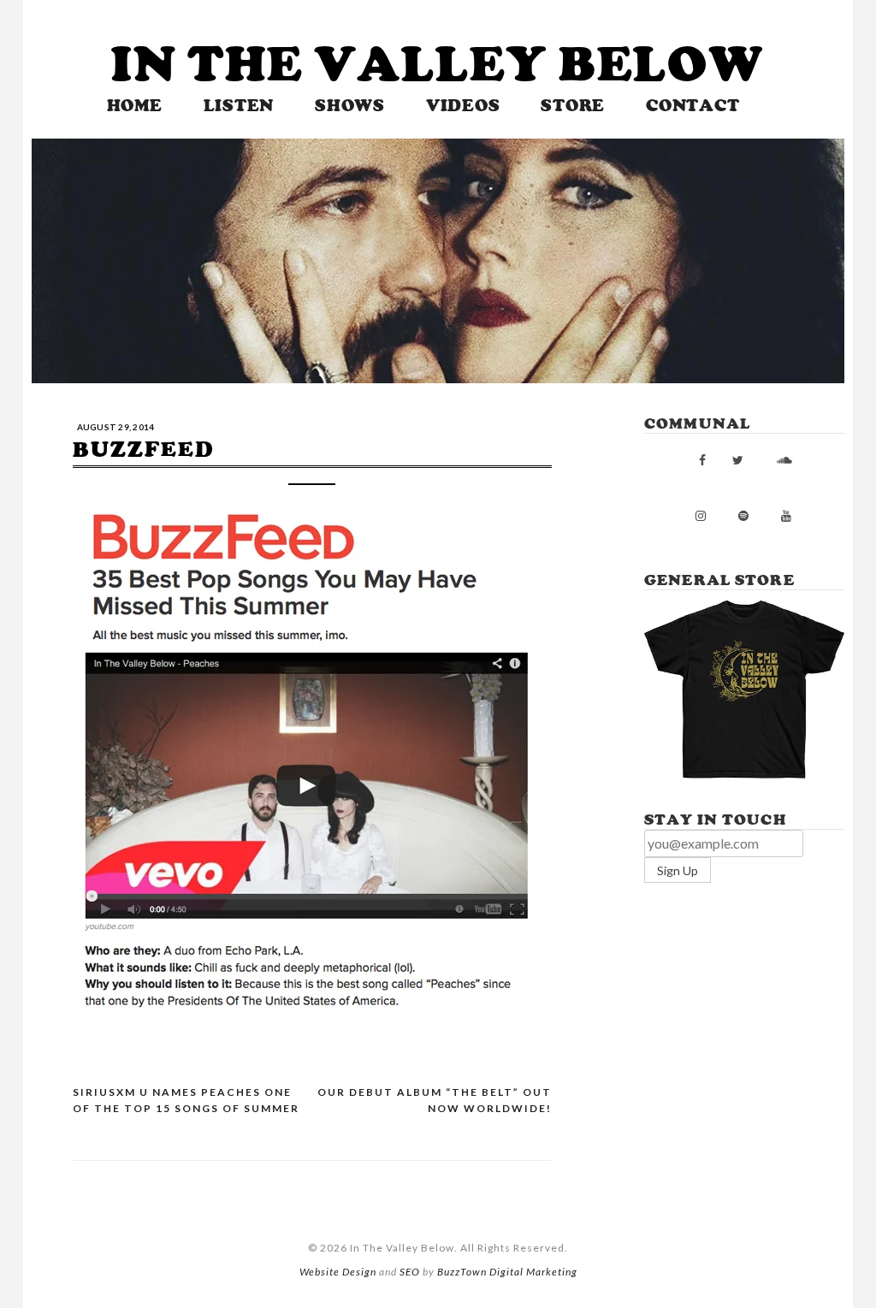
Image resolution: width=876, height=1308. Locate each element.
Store (573, 105)
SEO (410, 1271)
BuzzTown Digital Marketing (507, 1271)
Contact (692, 105)
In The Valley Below (437, 64)
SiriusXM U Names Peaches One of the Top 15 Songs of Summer (186, 1101)
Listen (239, 105)
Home (135, 105)
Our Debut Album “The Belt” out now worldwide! (434, 1101)
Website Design (337, 1271)
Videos (463, 105)
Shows (350, 105)
